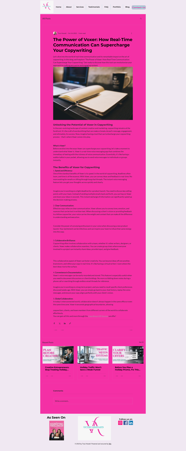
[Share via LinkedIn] (65, 323)
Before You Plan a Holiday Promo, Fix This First (127, 368)
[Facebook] (125, 423)
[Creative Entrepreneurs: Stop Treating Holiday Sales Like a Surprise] (58, 355)
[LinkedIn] (131, 423)
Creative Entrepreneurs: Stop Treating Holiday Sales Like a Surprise (57, 368)
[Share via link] (70, 323)
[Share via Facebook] (54, 323)
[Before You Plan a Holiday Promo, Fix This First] (127, 355)
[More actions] (131, 33)
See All (141, 342)
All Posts (46, 18)
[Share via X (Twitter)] (59, 323)
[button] (141, 18)
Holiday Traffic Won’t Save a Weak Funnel (90, 368)
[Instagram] (120, 423)
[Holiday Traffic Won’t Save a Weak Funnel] (93, 355)
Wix (110, 444)
